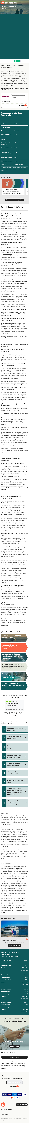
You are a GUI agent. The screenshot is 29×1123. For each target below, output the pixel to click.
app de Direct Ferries (20, 554)
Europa (8, 65)
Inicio (2, 65)
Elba (14, 65)
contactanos (24, 1118)
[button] (15, 729)
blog (6, 337)
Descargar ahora (14, 1046)
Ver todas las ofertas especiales (14, 200)
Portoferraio (21, 65)
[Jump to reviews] (14, 61)
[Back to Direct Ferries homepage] (9, 2)
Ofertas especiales (7, 254)
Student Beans (22, 285)
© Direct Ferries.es (4, 1114)
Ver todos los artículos (14, 945)
